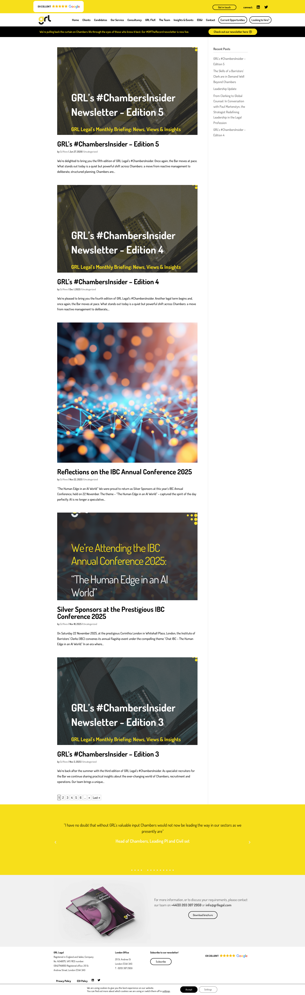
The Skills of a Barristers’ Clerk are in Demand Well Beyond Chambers (228, 76)
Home (75, 20)
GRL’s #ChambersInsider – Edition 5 (108, 143)
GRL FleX (150, 20)
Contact (210, 20)
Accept (189, 989)
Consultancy (134, 20)
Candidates (100, 20)
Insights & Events (183, 20)
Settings (208, 989)
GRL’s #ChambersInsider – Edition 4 (108, 281)
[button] (58, 6)
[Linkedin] (258, 7)
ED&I (199, 20)
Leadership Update (224, 89)
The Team (164, 20)
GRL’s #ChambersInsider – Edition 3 (108, 753)
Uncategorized (91, 151)
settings (166, 991)
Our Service (117, 20)
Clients (86, 20)
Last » (96, 797)
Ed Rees (64, 151)
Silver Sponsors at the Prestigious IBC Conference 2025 (111, 612)
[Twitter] (266, 7)
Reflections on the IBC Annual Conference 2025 (124, 471)
